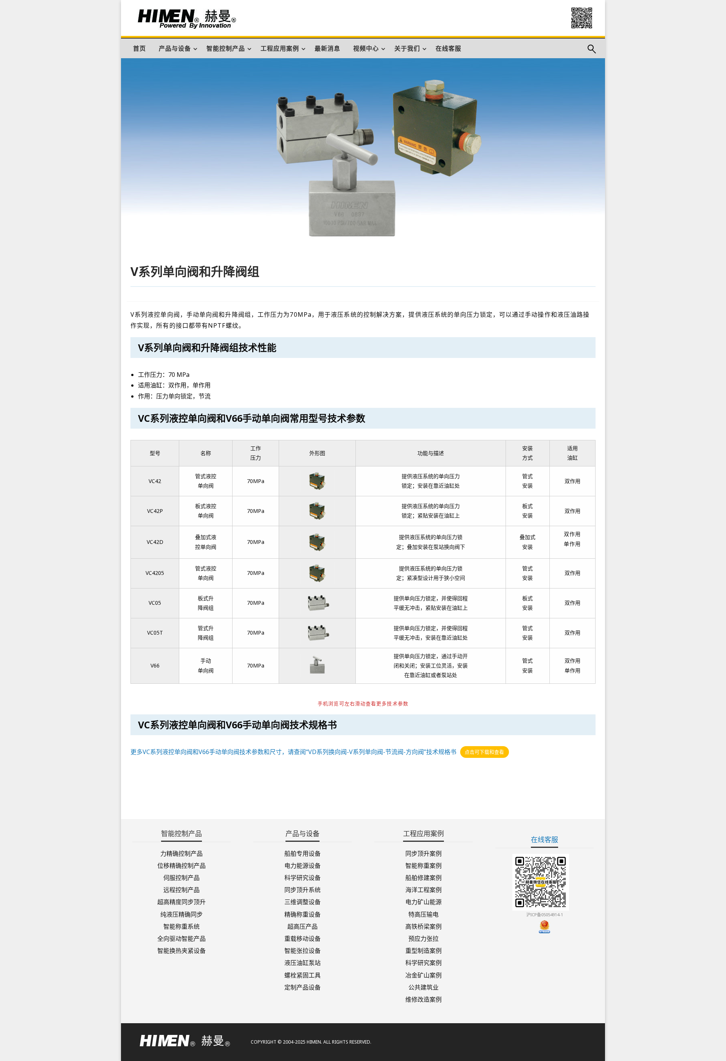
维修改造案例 (423, 998)
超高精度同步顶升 (181, 901)
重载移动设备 (302, 938)
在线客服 (448, 48)
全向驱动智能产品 (181, 938)
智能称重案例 (423, 865)
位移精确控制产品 (181, 865)
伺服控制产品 (181, 877)
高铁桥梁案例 (423, 925)
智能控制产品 (225, 48)
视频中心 (366, 48)
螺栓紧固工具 (302, 974)
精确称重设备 (302, 913)
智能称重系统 (181, 925)
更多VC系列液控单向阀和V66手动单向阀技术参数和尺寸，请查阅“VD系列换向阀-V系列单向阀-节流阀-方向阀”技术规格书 (293, 752)
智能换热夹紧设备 (181, 950)
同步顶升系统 (302, 889)
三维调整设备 (302, 901)
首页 (139, 48)
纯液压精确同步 (181, 913)
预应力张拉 (423, 938)
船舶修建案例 (423, 877)
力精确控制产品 (181, 852)
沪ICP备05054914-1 (544, 914)
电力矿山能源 (423, 901)
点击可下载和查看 (484, 752)
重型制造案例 (423, 950)
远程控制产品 (181, 889)
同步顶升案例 (423, 852)
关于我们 (407, 48)
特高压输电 (423, 913)
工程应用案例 (280, 48)
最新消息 (327, 48)
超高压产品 (302, 925)
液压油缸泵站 (302, 962)
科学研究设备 (302, 877)
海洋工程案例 (423, 889)
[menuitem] (139, 48)
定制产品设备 (302, 986)
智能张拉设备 (302, 950)
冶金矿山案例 (423, 974)
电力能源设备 (302, 865)
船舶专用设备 (302, 852)
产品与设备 (175, 48)
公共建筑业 (423, 986)
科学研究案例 (423, 962)
